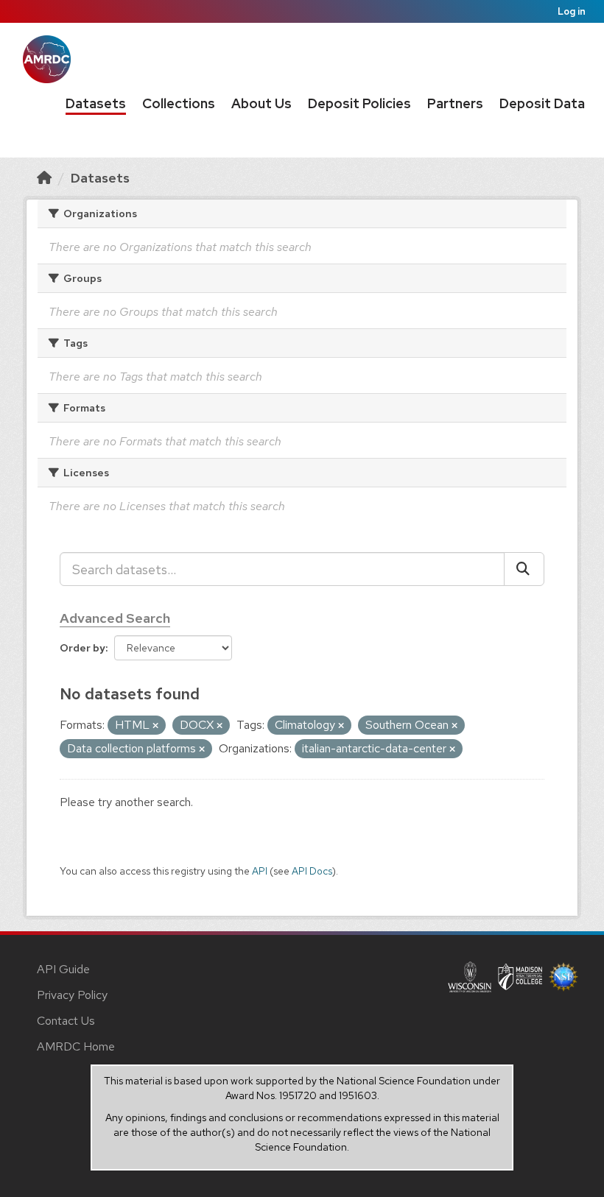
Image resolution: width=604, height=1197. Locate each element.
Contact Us (66, 1020)
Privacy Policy (72, 995)
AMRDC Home (76, 1046)
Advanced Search (115, 618)
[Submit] (524, 569)
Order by (82, 647)
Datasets (96, 103)
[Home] (44, 177)
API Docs (312, 871)
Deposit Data (542, 103)
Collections (178, 103)
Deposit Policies (359, 103)
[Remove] (155, 726)
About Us (261, 103)
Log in (572, 11)
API (259, 871)
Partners (455, 103)
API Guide (63, 969)
